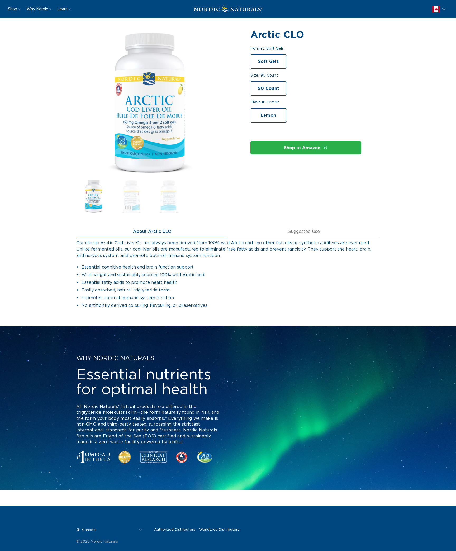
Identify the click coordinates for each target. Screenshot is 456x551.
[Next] (211, 106)
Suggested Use (304, 231)
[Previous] (88, 106)
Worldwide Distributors (219, 529)
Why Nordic (37, 9)
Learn (62, 9)
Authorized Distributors (174, 529)
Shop (12, 9)
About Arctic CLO (152, 231)
